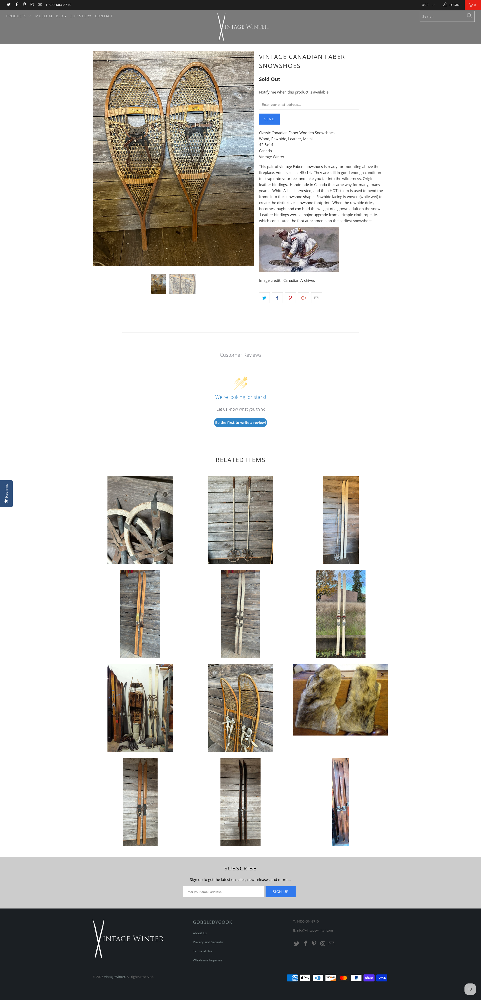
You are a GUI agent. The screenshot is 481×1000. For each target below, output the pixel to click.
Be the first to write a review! (240, 422)
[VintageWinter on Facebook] (16, 5)
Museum (43, 16)
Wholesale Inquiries (207, 960)
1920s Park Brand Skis (240, 802)
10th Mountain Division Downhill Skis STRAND (340, 614)
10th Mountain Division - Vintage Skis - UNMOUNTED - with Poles (340, 520)
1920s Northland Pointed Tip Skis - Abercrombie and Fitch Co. (140, 802)
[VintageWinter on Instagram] (32, 5)
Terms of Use (202, 951)
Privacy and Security (208, 942)
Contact (104, 16)
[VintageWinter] (243, 27)
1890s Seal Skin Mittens (340, 700)
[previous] (101, 162)
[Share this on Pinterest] (290, 297)
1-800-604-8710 (58, 5)
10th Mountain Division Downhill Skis (140, 614)
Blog (61, 16)
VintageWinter (114, 976)
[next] (245, 162)
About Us (200, 933)
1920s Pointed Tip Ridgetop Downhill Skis (340, 802)
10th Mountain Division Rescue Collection (140, 708)
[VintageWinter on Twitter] (8, 5)
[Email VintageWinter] (40, 5)
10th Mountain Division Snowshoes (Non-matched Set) (240, 708)
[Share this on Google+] (303, 297)
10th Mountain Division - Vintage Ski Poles (140, 520)
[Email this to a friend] (316, 297)
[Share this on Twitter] (264, 297)
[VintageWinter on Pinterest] (24, 5)
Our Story (80, 16)
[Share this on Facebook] (277, 297)
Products (17, 16)
